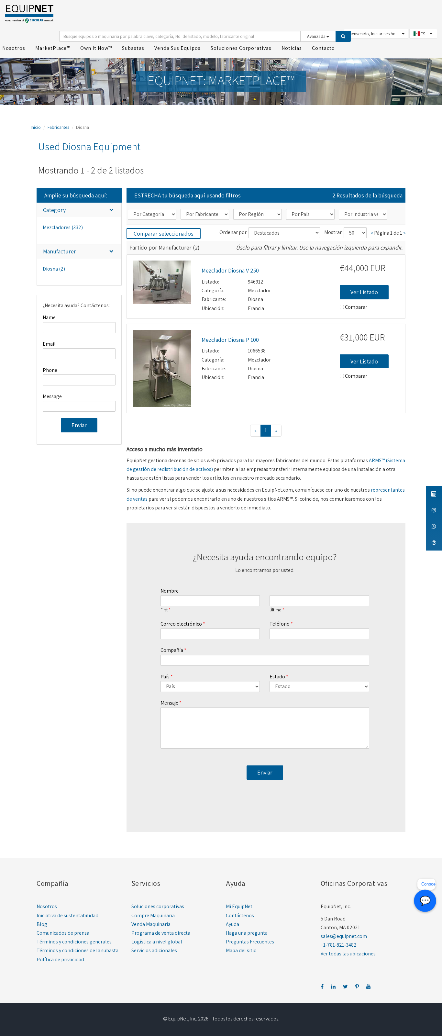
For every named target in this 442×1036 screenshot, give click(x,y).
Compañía (171, 650)
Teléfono (280, 623)
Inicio (36, 127)
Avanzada (316, 36)
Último (276, 610)
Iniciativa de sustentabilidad (67, 915)
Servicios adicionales (154, 950)
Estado (277, 676)
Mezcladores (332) (63, 227)
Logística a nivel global (156, 941)
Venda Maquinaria (151, 924)
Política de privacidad (60, 959)
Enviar (79, 425)
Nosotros (47, 906)
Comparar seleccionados (163, 233)
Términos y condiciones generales (74, 941)
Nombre (169, 590)
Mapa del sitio (241, 950)
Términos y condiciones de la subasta (77, 950)
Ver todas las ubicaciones (348, 953)
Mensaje (169, 702)
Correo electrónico (181, 623)
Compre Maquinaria (153, 915)
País (165, 676)
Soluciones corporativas (157, 906)
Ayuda (232, 924)
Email (49, 343)
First (164, 610)
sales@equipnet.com (344, 936)
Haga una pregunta (247, 933)
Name (49, 317)
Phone (50, 370)
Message (52, 396)
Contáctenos (240, 915)
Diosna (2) (54, 268)
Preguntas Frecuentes (250, 941)
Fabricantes (58, 127)
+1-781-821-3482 (339, 944)
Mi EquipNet (239, 906)
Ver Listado (364, 292)
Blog (42, 924)
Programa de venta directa (160, 933)
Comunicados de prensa (63, 933)
